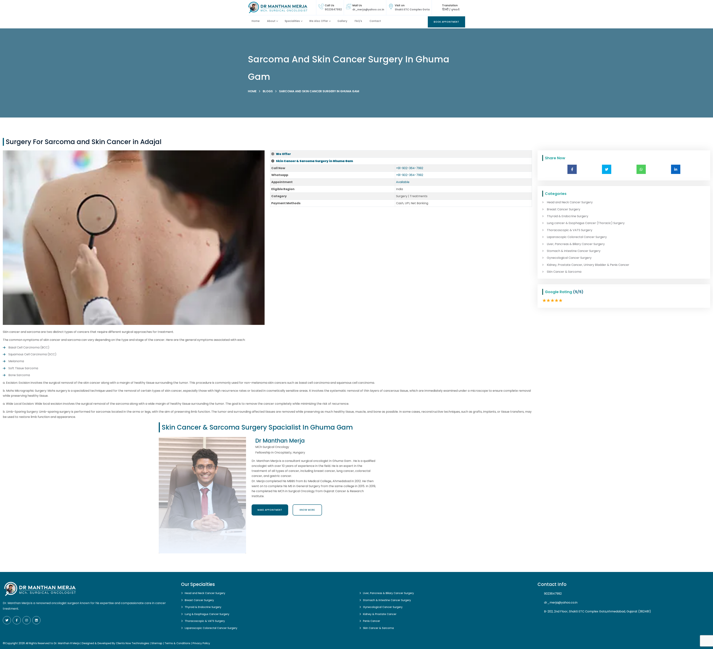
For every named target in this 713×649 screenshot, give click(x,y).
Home (256, 21)
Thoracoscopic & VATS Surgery (569, 230)
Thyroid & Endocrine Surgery (567, 216)
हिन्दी (445, 9)
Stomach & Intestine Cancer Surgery (573, 251)
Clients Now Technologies (132, 643)
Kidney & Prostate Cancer (379, 614)
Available (402, 182)
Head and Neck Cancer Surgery (570, 202)
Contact (375, 21)
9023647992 (333, 9)
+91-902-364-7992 (409, 168)
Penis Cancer (371, 621)
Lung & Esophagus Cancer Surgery (207, 614)
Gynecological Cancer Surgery (569, 258)
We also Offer (318, 21)
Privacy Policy (201, 643)
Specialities (292, 21)
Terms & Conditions (177, 643)
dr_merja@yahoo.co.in (368, 9)
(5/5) (578, 291)
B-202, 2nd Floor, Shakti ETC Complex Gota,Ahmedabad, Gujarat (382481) (597, 611)
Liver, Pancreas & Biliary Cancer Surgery (576, 244)
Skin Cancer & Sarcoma (564, 272)
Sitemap (156, 643)
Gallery (342, 21)
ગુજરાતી (455, 9)
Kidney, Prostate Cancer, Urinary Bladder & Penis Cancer (588, 265)
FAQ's (358, 21)
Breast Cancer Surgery (563, 209)
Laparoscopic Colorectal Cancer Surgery (577, 237)
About (271, 21)
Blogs (268, 91)
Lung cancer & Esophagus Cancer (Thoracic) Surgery (586, 223)
